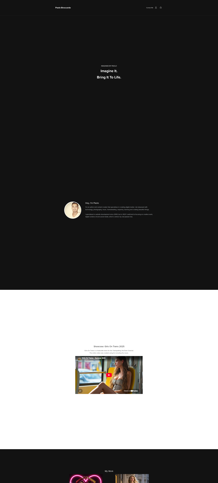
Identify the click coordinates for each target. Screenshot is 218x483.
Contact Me (149, 8)
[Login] (156, 7)
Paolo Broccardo (63, 7)
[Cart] (161, 7)
